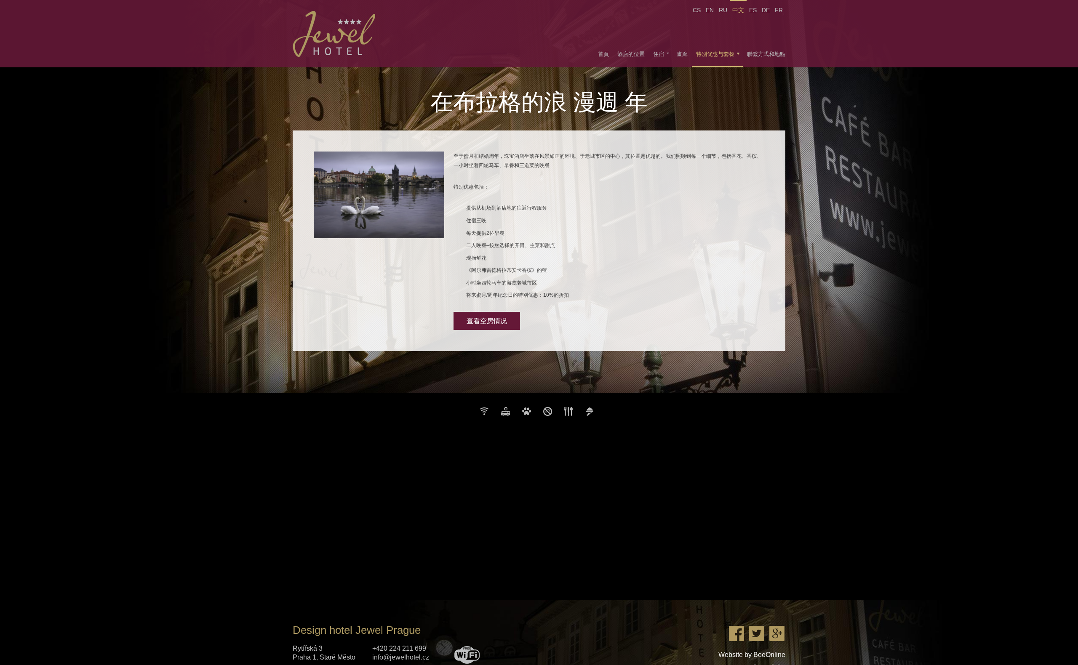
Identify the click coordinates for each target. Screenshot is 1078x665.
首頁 (603, 54)
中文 (738, 10)
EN (710, 10)
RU (723, 10)
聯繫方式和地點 (766, 54)
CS (697, 10)
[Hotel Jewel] (338, 33)
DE (766, 10)
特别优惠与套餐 (715, 54)
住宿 (658, 54)
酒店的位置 (631, 54)
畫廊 (682, 54)
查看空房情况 (487, 321)
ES (753, 10)
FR (779, 10)
